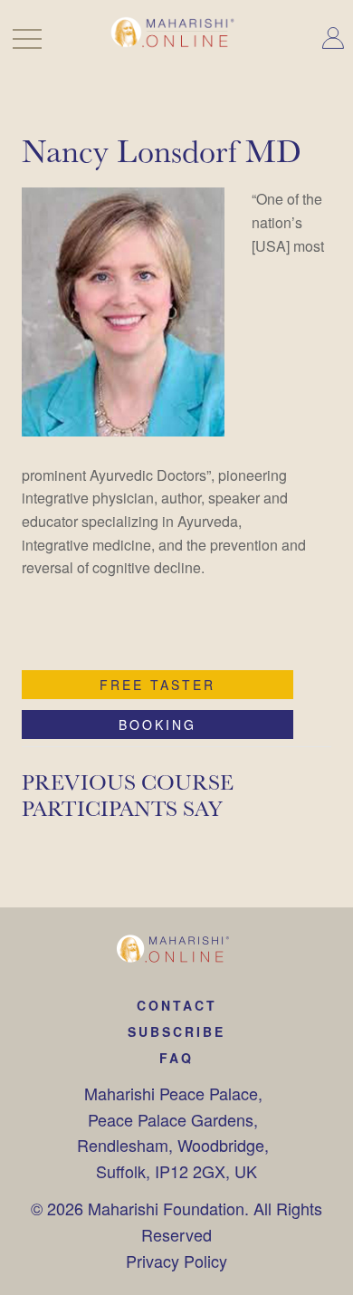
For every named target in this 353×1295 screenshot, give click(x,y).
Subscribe (176, 1031)
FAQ (176, 1058)
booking (157, 724)
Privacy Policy (176, 1260)
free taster (157, 685)
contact (177, 1005)
